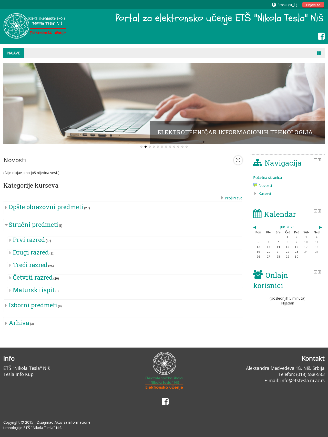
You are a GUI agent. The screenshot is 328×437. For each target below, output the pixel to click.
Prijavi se (313, 5)
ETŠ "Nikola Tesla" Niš (26, 368)
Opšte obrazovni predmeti (46, 207)
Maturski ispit (34, 290)
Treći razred (30, 265)
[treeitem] (287, 177)
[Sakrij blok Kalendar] (315, 210)
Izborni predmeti (33, 305)
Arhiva (19, 323)
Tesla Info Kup (18, 374)
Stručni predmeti (33, 224)
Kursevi (265, 193)
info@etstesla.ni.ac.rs (302, 380)
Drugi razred (31, 252)
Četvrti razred (33, 277)
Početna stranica (267, 177)
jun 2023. (287, 227)
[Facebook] (320, 36)
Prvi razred (29, 240)
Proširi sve (233, 198)
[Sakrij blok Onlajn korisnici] (315, 271)
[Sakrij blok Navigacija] (315, 159)
